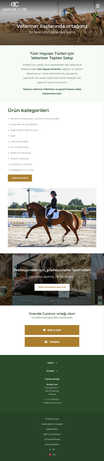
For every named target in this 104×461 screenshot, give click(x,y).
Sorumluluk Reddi (52, 439)
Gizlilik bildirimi (52, 429)
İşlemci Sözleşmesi (52, 434)
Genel (50, 363)
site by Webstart (52, 444)
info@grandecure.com (52, 403)
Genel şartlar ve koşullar (52, 424)
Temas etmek (52, 379)
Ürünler (50, 371)
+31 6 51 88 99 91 (52, 399)
